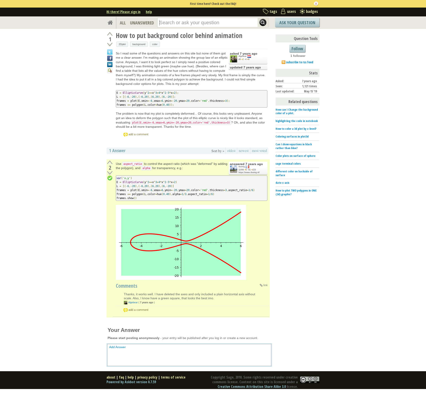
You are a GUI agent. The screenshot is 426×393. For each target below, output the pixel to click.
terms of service (173, 377)
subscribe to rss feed (299, 62)
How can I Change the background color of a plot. (297, 111)
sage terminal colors (288, 164)
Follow (297, 49)
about (110, 377)
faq (121, 377)
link (265, 285)
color (155, 44)
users (291, 11)
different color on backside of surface (294, 173)
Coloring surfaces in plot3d (292, 136)
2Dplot (122, 44)
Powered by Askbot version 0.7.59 (131, 381)
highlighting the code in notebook (297, 121)
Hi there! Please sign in (123, 11)
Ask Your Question (297, 23)
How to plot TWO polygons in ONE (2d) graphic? (296, 192)
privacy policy (147, 377)
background (138, 44)
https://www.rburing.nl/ (249, 172)
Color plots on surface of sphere (296, 156)
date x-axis (282, 183)
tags (273, 11)
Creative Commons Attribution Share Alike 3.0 (252, 386)
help (149, 11)
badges (312, 11)
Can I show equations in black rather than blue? (294, 146)
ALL (123, 23)
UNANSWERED (142, 23)
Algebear (243, 56)
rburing (242, 167)
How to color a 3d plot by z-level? (296, 129)
